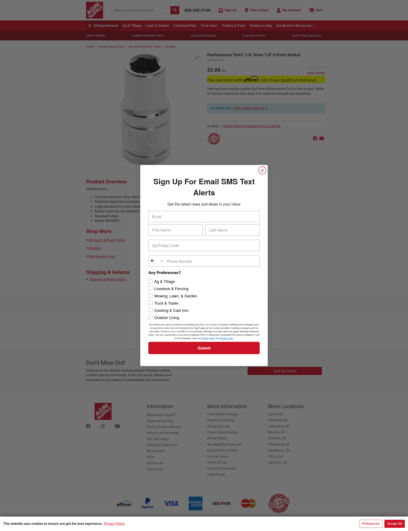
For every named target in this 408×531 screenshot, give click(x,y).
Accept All (394, 524)
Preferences (371, 524)
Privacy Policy (114, 524)
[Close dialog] (262, 170)
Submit (204, 348)
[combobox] (156, 261)
